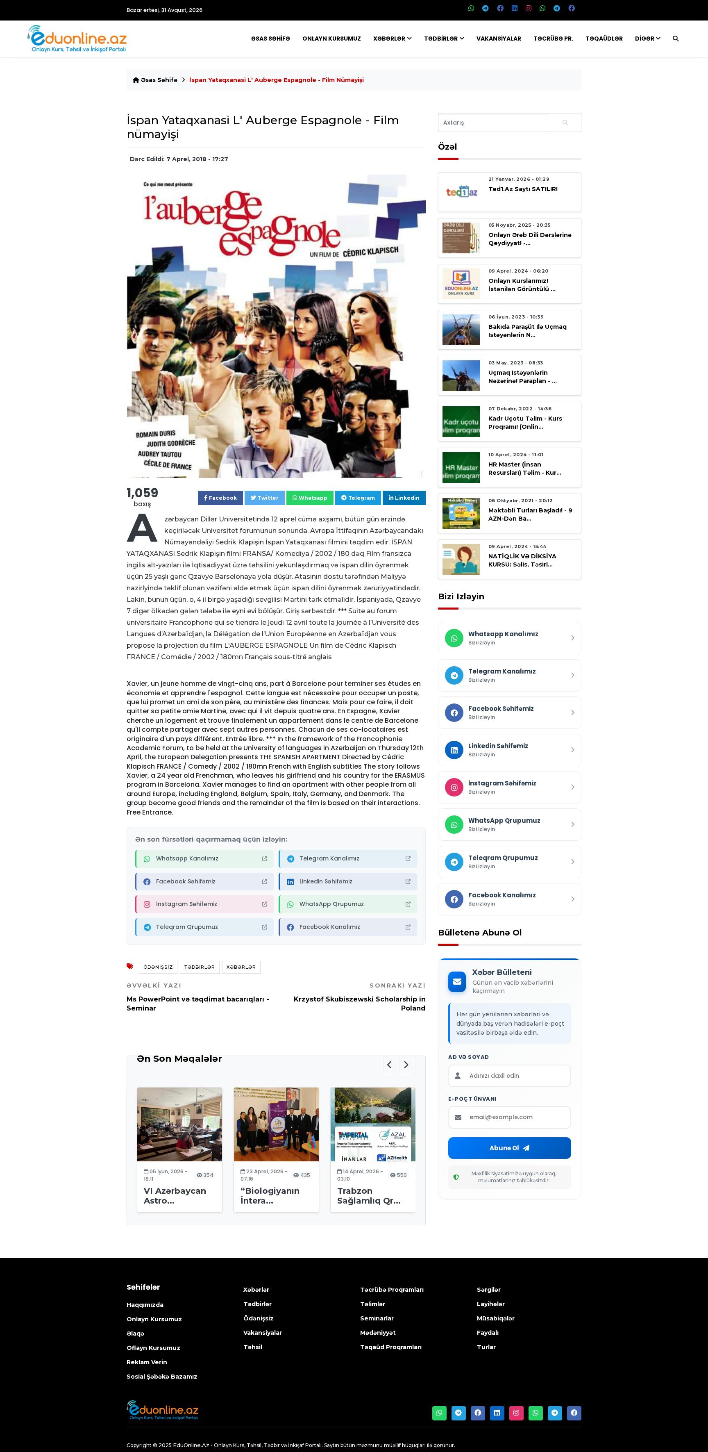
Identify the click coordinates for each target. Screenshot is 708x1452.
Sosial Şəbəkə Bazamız (162, 1376)
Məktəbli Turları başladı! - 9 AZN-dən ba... (530, 514)
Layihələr (491, 1304)
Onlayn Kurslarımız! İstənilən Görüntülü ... (522, 284)
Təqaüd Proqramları (391, 1347)
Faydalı (488, 1332)
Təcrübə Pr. (553, 38)
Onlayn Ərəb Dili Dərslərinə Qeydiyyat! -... (530, 238)
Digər (644, 38)
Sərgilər (489, 1289)
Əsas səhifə (158, 80)
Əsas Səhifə (270, 38)
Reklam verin (147, 1362)
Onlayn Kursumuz (331, 38)
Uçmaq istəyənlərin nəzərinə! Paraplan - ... (522, 376)
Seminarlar (377, 1318)
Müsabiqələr (496, 1318)
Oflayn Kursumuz (153, 1348)
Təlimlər (372, 1304)
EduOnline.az (191, 1445)
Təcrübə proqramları (392, 1289)
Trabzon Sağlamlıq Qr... (369, 1196)
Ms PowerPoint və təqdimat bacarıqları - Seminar (198, 997)
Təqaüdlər (604, 38)
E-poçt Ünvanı (472, 1099)
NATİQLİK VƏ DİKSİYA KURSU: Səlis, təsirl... (522, 560)
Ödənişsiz (158, 967)
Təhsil (252, 1347)
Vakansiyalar (499, 38)
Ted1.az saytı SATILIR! (523, 189)
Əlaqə (135, 1333)
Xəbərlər (389, 38)
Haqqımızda (145, 1305)
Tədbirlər (441, 38)
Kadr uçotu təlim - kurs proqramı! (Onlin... (525, 422)
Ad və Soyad (468, 1057)
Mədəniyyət (378, 1332)
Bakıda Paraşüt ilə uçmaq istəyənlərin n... (527, 330)
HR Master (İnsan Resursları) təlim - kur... (524, 468)
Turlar (486, 1347)
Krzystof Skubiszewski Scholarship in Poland (360, 997)
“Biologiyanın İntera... (270, 1196)
